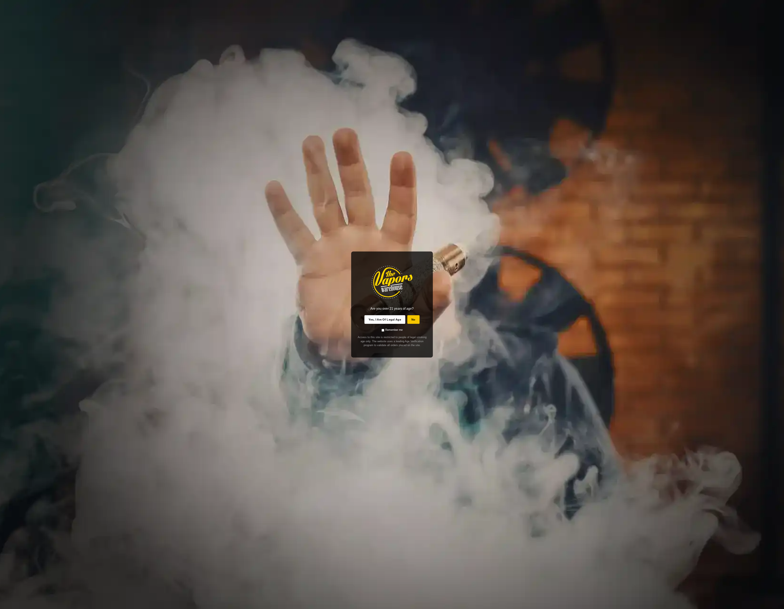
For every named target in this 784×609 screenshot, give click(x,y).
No (413, 319)
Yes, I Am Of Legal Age (385, 319)
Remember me (394, 329)
